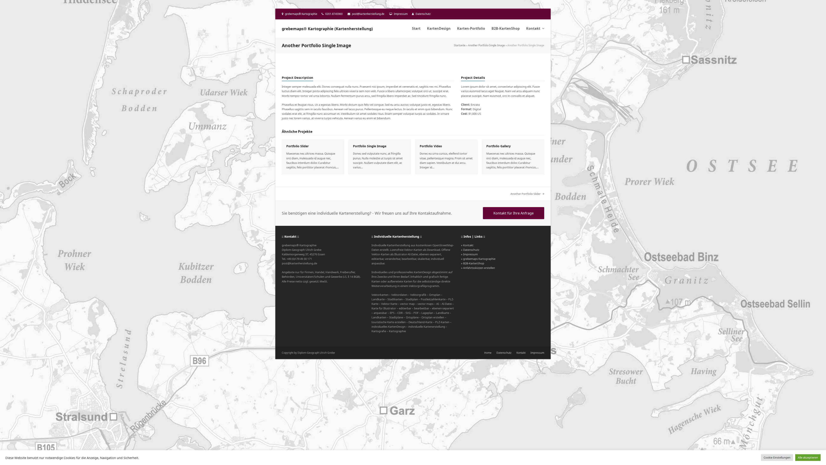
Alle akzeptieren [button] (808, 457)
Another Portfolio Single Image (486, 45)
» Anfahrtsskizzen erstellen (478, 268)
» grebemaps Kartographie (478, 259)
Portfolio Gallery (498, 146)
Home (488, 353)
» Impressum (469, 254)
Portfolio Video (431, 146)
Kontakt (520, 353)
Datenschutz (423, 14)
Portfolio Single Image (369, 146)
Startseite (459, 45)
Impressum (401, 14)
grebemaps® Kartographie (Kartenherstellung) (327, 28)
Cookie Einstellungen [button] (777, 457)
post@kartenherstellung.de (368, 14)
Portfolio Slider (297, 146)
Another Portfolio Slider (525, 194)
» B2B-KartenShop (472, 263)
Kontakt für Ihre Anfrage (513, 213)
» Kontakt (467, 245)
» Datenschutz (470, 250)
